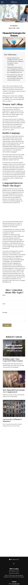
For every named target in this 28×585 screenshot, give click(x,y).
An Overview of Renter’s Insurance (12, 420)
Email (4, 304)
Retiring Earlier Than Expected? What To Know (13, 360)
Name (4, 295)
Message (5, 312)
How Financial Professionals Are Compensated (14, 391)
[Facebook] (14, 564)
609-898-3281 (15, 583)
